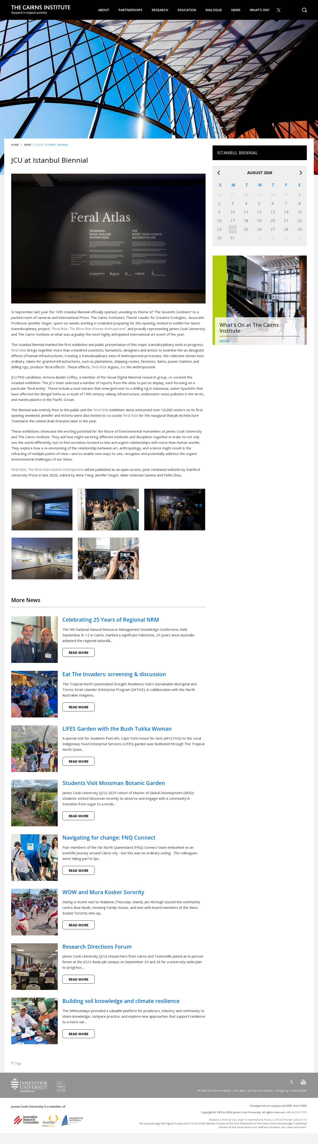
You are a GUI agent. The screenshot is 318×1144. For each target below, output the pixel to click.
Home (15, 144)
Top (17, 1063)
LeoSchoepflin (298, 1090)
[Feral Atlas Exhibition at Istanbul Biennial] (42, 509)
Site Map (239, 1090)
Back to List (194, 599)
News (235, 10)
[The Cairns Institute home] (40, 10)
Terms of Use (228, 1119)
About (103, 10)
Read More (78, 652)
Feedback (214, 1119)
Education (187, 10)
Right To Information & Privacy (255, 1119)
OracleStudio (265, 1090)
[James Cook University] (38, 1090)
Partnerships (130, 10)
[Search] (304, 10)
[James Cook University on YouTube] (303, 1081)
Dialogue (214, 10)
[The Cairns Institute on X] (278, 10)
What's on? (259, 10)
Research (160, 10)
